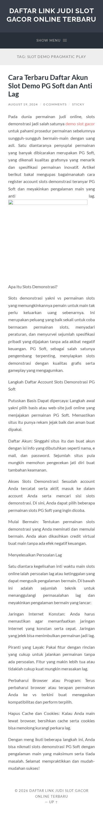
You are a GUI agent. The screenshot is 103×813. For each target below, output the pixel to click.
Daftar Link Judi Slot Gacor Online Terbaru (51, 15)
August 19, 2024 (23, 104)
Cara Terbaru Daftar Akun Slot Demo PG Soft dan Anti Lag (50, 85)
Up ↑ (53, 802)
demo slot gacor (80, 123)
